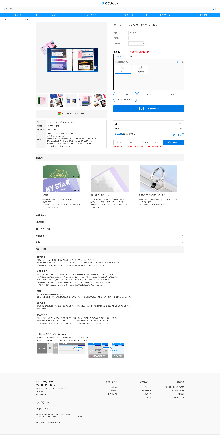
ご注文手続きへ (173, 142)
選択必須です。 (123, 62)
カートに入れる (150, 142)
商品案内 (40, 158)
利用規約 (181, 394)
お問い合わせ (165, 15)
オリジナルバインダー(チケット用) (18, 19)
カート (192, 438)
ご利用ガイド (112, 394)
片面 (181, 62)
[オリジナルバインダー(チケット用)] (56, 100)
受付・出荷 (41, 249)
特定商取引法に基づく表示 (174, 387)
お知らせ (114, 387)
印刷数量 (116, 43)
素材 (115, 33)
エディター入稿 (152, 109)
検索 (213, 9)
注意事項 (40, 222)
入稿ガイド (91, 15)
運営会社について (178, 397)
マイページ (82, 438)
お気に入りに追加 (125, 142)
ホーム (4, 19)
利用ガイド (55, 15)
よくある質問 (202, 15)
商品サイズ (41, 215)
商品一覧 (18, 15)
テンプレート (128, 15)
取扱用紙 (40, 235)
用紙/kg (116, 38)
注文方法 (148, 387)
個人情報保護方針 (178, 390)
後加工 (39, 242)
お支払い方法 (146, 390)
